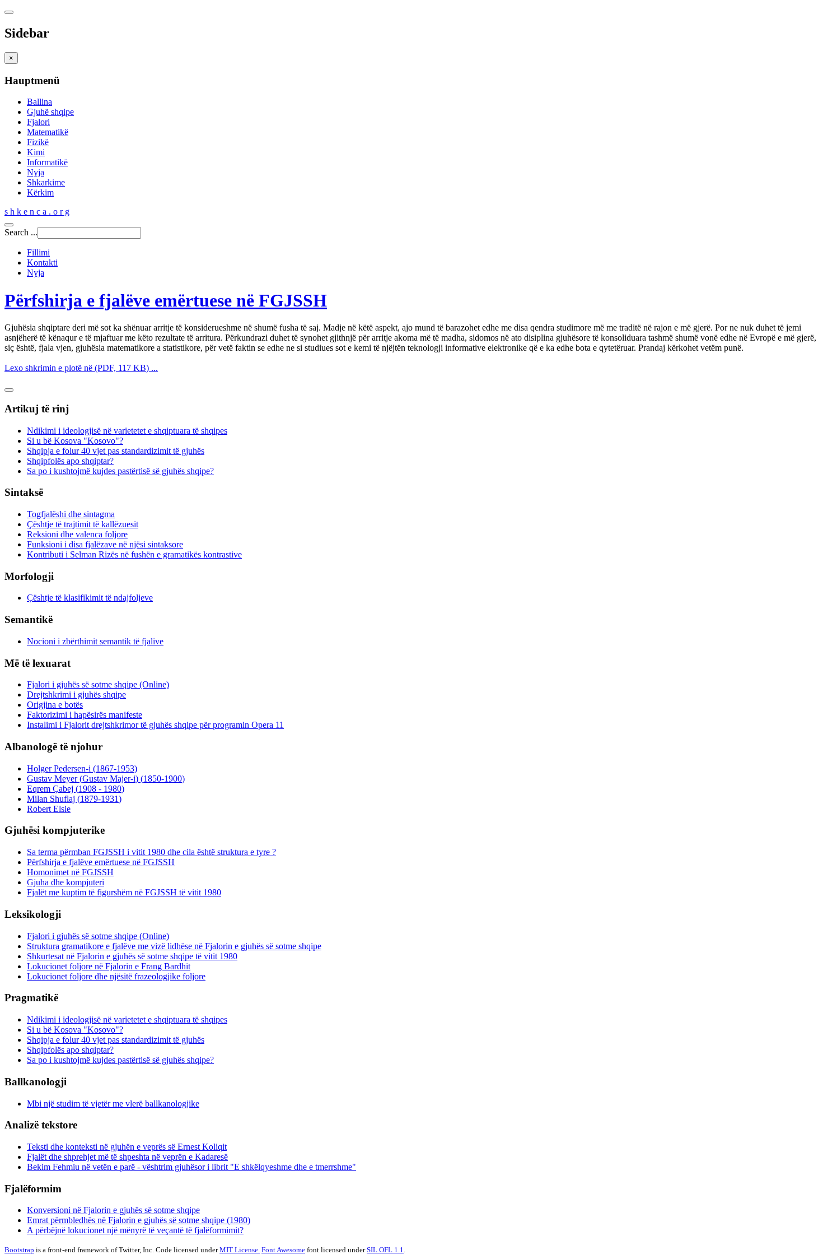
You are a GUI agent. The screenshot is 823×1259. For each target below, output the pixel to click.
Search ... (21, 232)
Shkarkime (46, 182)
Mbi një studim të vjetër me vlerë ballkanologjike (113, 1103)
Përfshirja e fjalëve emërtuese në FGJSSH (165, 300)
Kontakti (42, 262)
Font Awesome (283, 1250)
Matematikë (47, 132)
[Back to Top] (8, 390)
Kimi (36, 152)
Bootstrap (19, 1250)
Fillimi (38, 252)
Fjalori (38, 122)
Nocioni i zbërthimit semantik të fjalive (95, 641)
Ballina (39, 101)
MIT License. (239, 1250)
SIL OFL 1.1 (385, 1250)
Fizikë (38, 142)
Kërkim (40, 192)
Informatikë (47, 162)
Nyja (35, 172)
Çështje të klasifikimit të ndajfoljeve (90, 597)
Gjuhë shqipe (50, 112)
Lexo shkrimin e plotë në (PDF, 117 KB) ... (81, 368)
